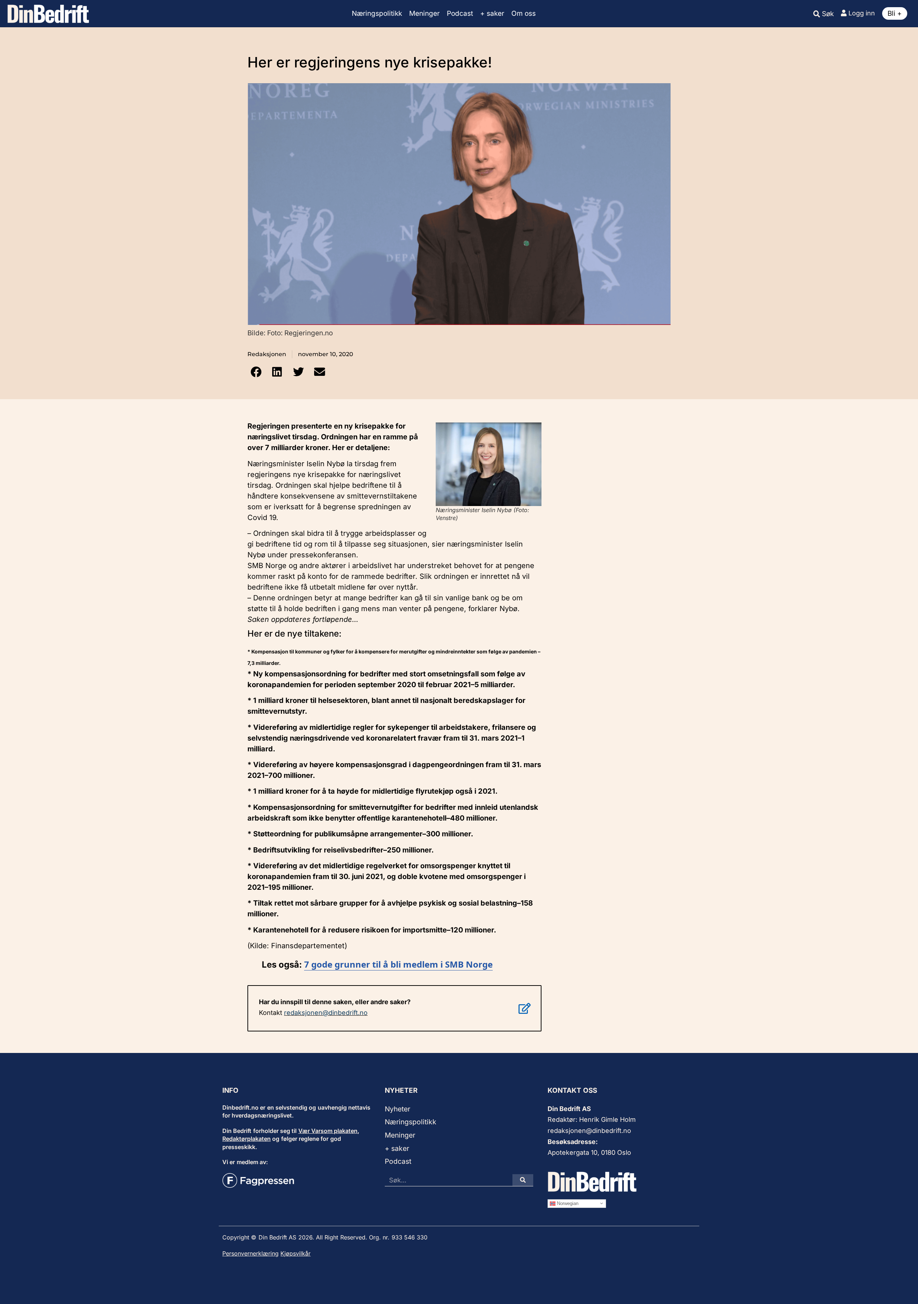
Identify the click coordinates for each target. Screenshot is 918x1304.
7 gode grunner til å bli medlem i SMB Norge (398, 964)
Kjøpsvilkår (295, 1253)
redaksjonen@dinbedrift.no (326, 1012)
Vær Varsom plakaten (328, 1130)
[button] (255, 371)
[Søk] (522, 1180)
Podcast (460, 13)
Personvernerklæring (250, 1253)
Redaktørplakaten (246, 1138)
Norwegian (566, 1203)
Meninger (424, 13)
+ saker (492, 13)
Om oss (523, 13)
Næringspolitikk (377, 13)
